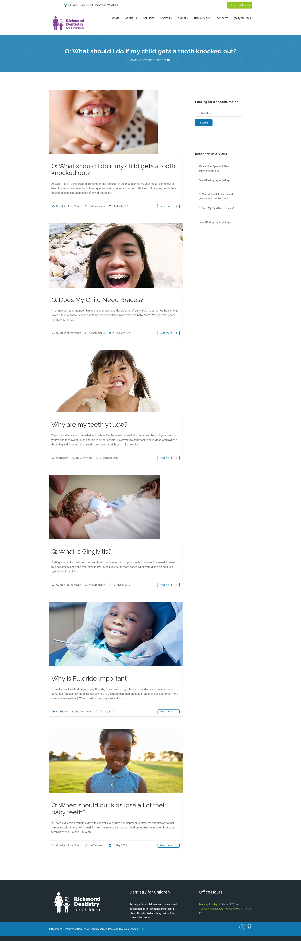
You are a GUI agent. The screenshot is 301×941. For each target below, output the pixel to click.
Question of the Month (155, 60)
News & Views (202, 18)
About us (131, 18)
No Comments (96, 206)
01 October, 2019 (108, 457)
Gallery (183, 18)
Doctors (166, 18)
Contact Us (243, 5)
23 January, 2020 (121, 333)
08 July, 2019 (106, 711)
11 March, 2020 (120, 206)
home (133, 60)
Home (115, 18)
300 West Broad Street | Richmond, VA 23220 (93, 5)
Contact (222, 18)
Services (148, 18)
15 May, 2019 (119, 845)
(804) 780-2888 (242, 18)
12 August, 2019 (121, 584)
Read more (166, 206)
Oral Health (62, 457)
